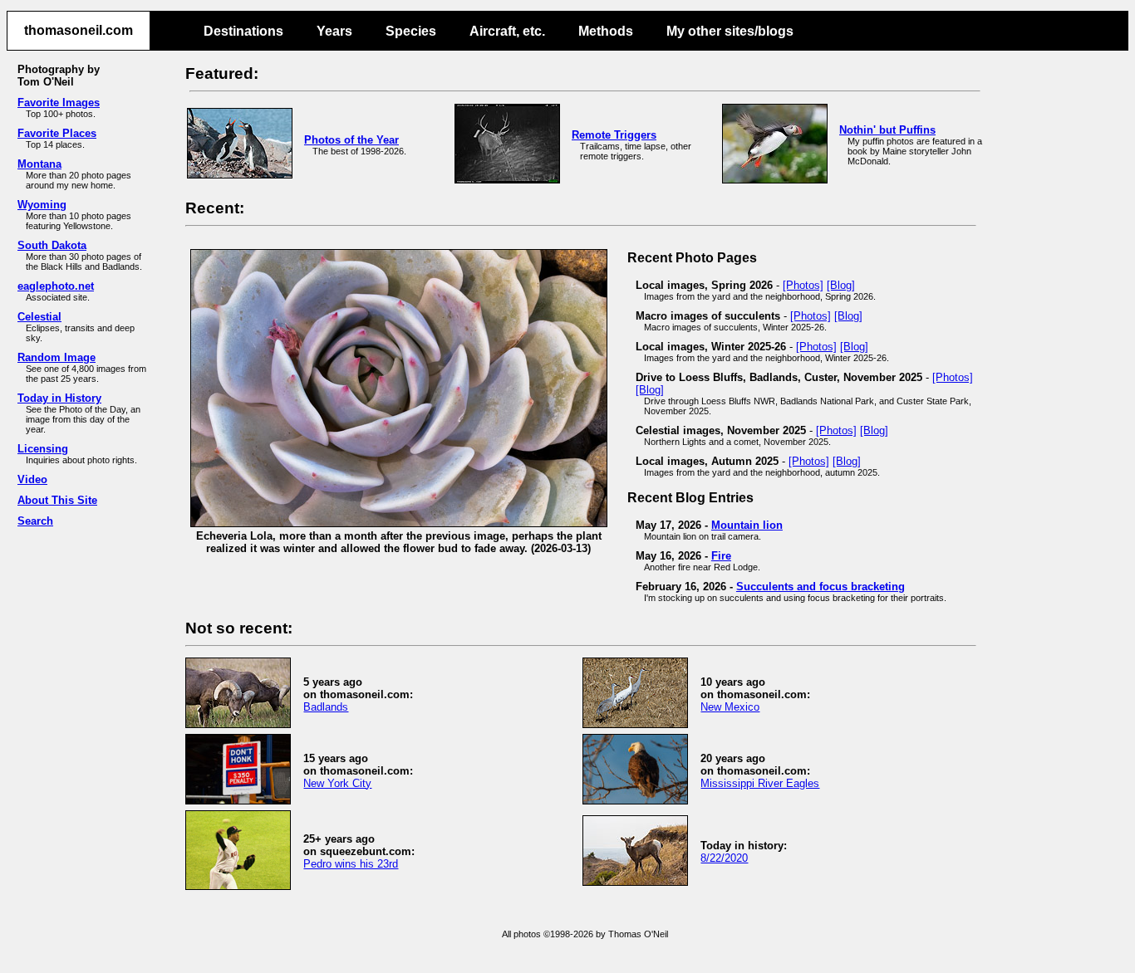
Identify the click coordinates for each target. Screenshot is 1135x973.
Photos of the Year (351, 140)
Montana (39, 164)
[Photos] (803, 285)
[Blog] (841, 285)
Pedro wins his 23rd (350, 864)
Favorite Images (58, 102)
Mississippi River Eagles (759, 783)
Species (411, 31)
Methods (605, 31)
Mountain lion (747, 525)
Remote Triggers (614, 135)
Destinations (243, 31)
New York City (337, 783)
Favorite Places (56, 133)
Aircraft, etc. (507, 31)
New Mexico (729, 707)
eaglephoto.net (55, 286)
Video (32, 479)
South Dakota (51, 245)
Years (334, 31)
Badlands (325, 707)
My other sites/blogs (730, 31)
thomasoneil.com (78, 30)
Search (35, 521)
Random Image (56, 357)
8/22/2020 (724, 858)
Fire (721, 556)
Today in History (59, 398)
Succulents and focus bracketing (820, 586)
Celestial (39, 316)
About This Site (57, 500)
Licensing (42, 448)
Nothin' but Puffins (887, 130)
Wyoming (41, 204)
